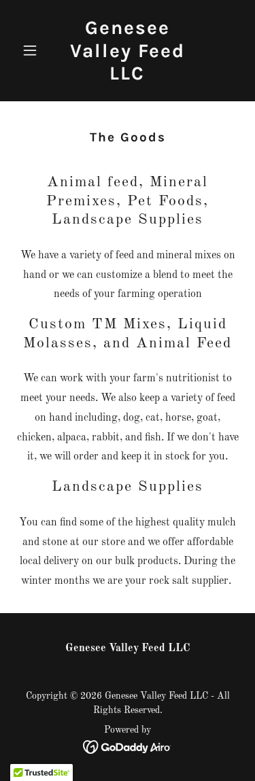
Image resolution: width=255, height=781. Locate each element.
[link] (127, 76)
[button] (33, 50)
